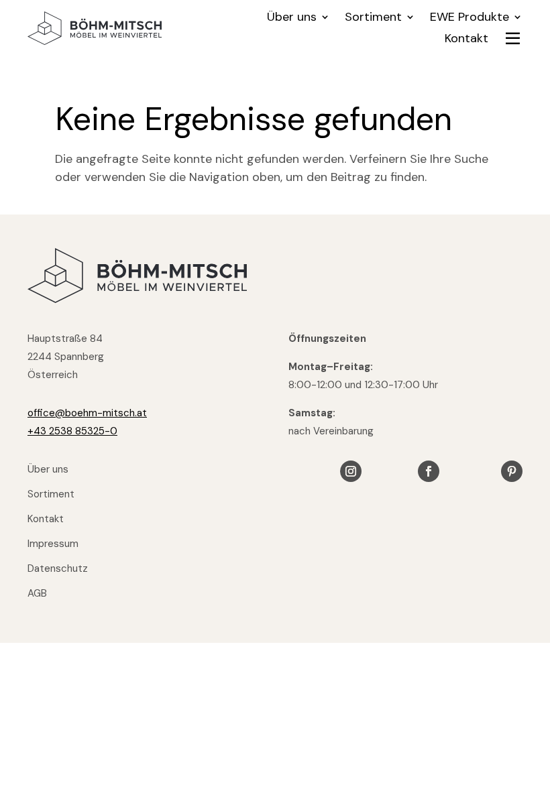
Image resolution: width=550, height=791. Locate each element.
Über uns (292, 18)
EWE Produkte (469, 18)
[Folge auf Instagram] (351, 471)
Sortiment (373, 18)
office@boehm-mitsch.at (87, 413)
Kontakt (466, 40)
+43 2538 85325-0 (72, 431)
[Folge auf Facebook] (428, 471)
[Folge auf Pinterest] (511, 471)
